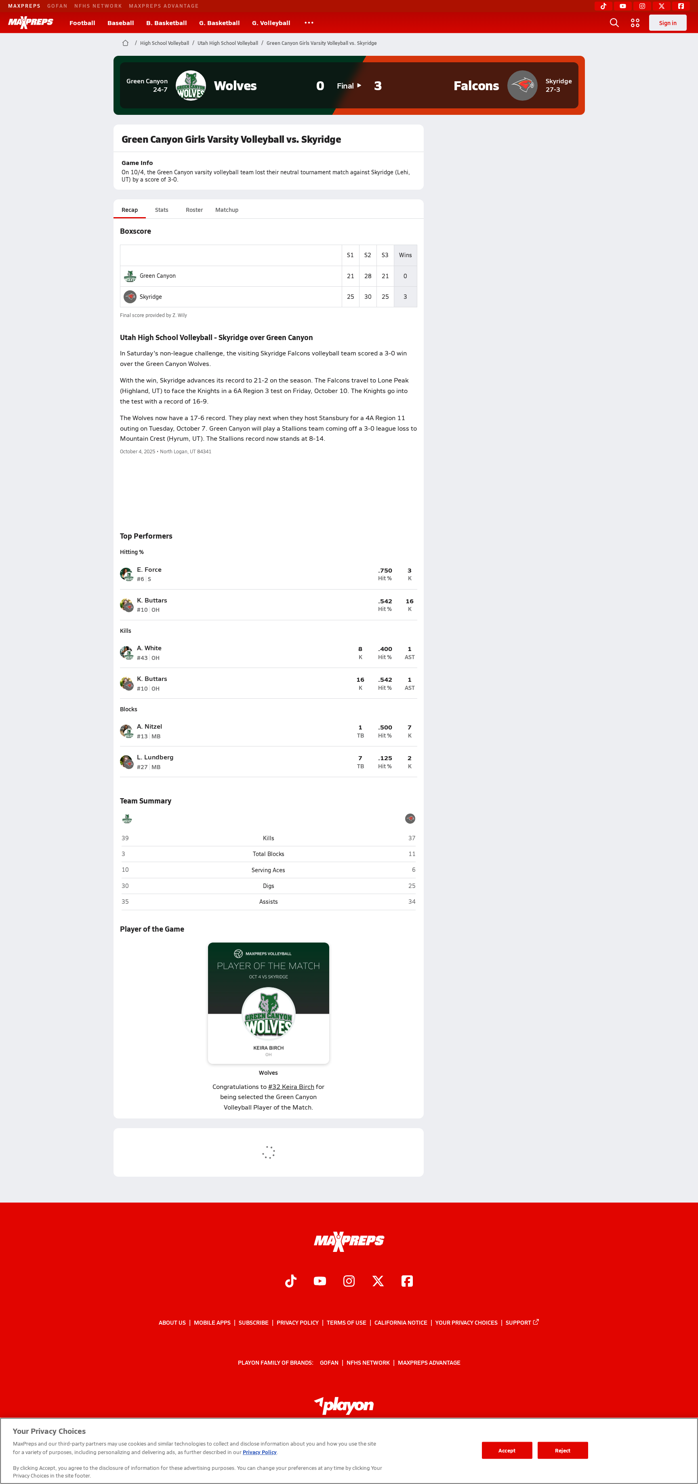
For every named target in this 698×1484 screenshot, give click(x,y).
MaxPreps (24, 5)
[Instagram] (642, 6)
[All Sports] (309, 22)
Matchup (226, 209)
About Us (172, 1322)
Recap (130, 209)
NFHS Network (98, 5)
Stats (161, 209)
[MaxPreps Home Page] (125, 42)
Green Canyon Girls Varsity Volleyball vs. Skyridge (322, 43)
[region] (349, 1451)
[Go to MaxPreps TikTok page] (290, 1282)
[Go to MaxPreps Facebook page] (407, 1282)
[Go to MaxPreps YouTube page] (319, 1282)
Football (82, 22)
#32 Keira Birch (291, 1086)
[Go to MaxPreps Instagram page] (349, 1282)
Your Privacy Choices (466, 1322)
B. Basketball (166, 22)
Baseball (120, 22)
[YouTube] (623, 6)
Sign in (668, 23)
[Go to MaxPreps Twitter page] (378, 1282)
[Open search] (614, 22)
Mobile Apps (212, 1322)
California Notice (400, 1322)
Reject (563, 1450)
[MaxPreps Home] (30, 22)
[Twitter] (662, 6)
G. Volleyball (271, 22)
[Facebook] (681, 6)
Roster (194, 209)
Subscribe (254, 1322)
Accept (506, 1450)
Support (518, 1322)
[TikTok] (603, 6)
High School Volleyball (164, 43)
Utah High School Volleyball (228, 43)
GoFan (57, 5)
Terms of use (346, 1322)
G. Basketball (219, 22)
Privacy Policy (298, 1322)
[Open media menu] (635, 22)
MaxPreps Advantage (164, 5)
